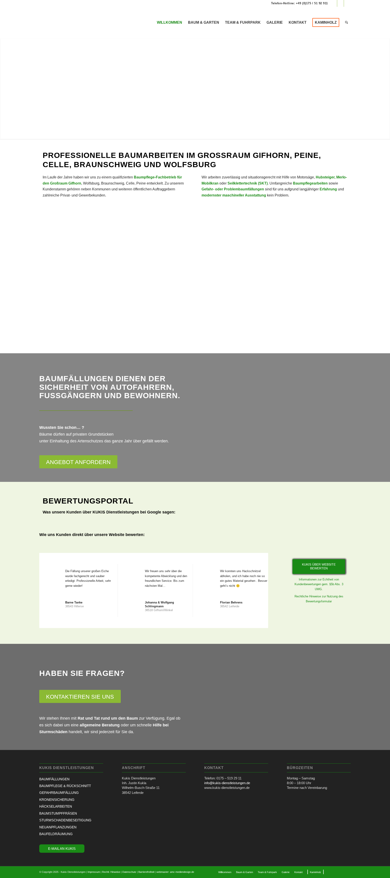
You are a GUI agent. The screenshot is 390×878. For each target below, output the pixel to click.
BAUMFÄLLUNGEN (54, 779)
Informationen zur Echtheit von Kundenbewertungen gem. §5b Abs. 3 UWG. (319, 584)
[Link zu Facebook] (333, 3)
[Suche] (346, 22)
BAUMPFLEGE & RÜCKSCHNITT (65, 786)
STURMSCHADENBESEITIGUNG (65, 820)
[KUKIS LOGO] (73, 22)
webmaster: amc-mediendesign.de (175, 872)
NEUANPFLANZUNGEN (58, 827)
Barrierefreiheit (146, 872)
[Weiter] (386, 88)
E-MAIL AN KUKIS (62, 848)
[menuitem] (169, 22)
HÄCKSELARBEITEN (55, 806)
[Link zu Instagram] (340, 3)
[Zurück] (4, 88)
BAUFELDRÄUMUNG (56, 834)
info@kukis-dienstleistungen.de (227, 783)
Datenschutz (129, 872)
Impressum (94, 872)
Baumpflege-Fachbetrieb (155, 177)
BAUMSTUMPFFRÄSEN (58, 813)
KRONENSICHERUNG (56, 800)
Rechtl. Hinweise (111, 872)
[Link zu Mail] (347, 3)
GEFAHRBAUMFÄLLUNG (59, 793)
